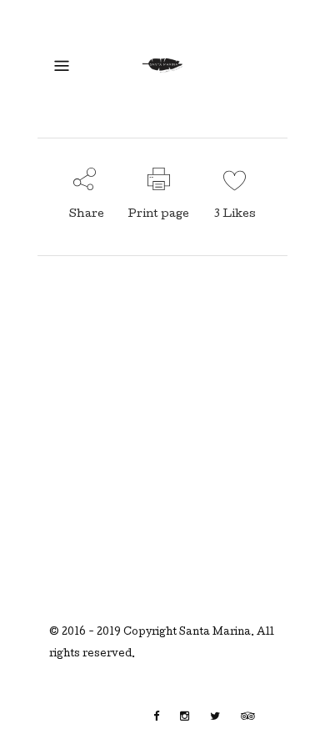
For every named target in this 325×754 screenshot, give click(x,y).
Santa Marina (215, 633)
